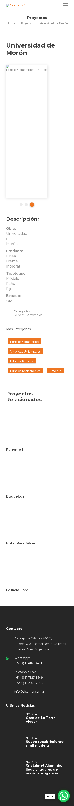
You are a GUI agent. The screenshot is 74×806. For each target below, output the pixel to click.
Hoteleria (55, 371)
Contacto (14, 629)
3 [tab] (32, 204)
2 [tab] (26, 204)
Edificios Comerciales (28, 315)
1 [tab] (21, 204)
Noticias (32, 714)
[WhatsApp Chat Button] (64, 796)
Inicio (11, 23)
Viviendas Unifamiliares (25, 351)
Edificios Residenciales (25, 371)
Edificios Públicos (22, 361)
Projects (26, 23)
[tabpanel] (26, 131)
